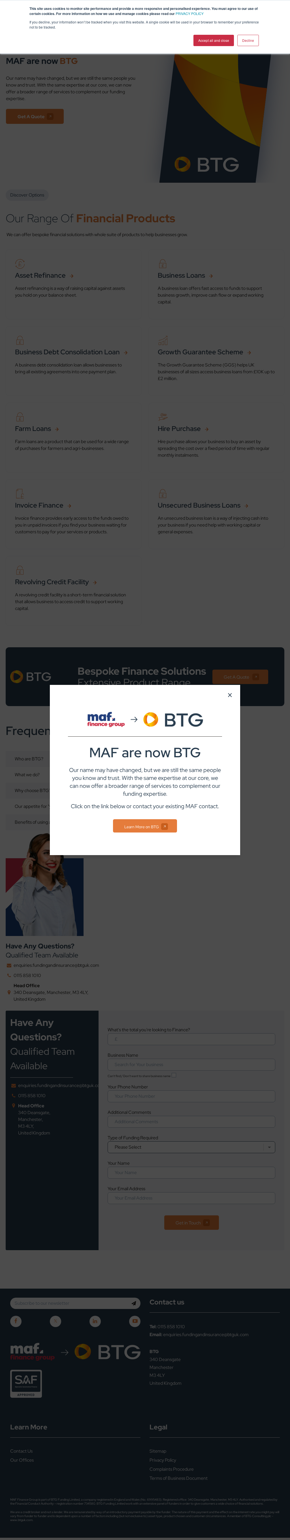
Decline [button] (248, 40)
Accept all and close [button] (213, 40)
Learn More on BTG (141, 826)
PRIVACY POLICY (190, 13)
